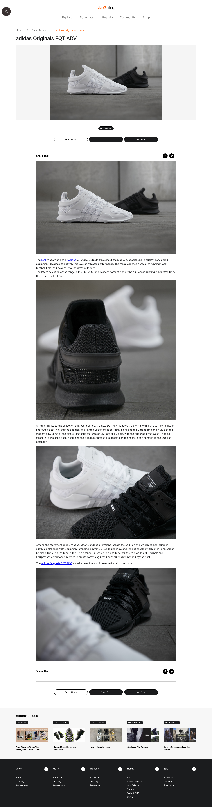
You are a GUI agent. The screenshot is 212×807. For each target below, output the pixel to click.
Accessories (22, 785)
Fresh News (39, 30)
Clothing (20, 781)
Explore (67, 17)
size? (106, 139)
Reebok (130, 789)
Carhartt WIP (133, 793)
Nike (129, 777)
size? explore (60, 722)
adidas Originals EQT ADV (70, 30)
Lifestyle (107, 17)
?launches (86, 17)
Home (19, 30)
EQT (43, 259)
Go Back (141, 139)
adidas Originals (134, 781)
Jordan (130, 797)
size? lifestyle (98, 722)
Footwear (22, 722)
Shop (146, 17)
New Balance (133, 785)
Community (128, 17)
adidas (72, 259)
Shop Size (106, 692)
